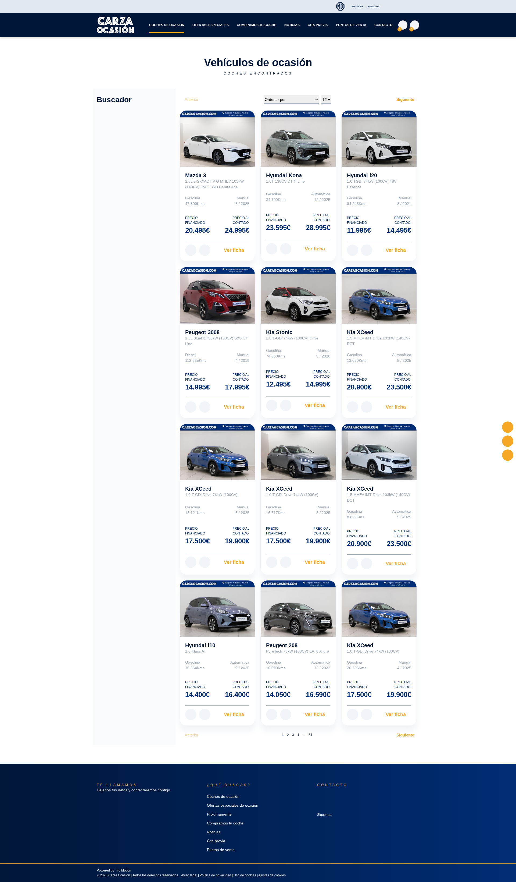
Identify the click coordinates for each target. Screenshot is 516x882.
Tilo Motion (123, 870)
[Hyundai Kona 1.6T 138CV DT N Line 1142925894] (298, 139)
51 (311, 735)
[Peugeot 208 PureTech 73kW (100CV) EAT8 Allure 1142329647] (298, 608)
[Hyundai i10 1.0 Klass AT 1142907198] (217, 608)
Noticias (292, 25)
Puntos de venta (351, 25)
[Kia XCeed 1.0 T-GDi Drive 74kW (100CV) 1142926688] (217, 452)
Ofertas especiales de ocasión (232, 805)
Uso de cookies (245, 875)
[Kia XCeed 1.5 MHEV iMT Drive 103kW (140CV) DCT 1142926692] (379, 295)
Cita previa (318, 25)
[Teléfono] (507, 455)
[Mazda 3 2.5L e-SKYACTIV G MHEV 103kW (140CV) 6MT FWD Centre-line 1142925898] (217, 139)
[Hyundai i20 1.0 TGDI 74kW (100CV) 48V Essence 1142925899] (379, 139)
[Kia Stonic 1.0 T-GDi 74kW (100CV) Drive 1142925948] (298, 295)
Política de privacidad (215, 875)
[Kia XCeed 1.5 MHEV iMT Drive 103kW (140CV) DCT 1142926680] (379, 452)
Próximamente (219, 814)
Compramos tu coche (256, 25)
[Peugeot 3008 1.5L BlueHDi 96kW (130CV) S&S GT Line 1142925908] (217, 295)
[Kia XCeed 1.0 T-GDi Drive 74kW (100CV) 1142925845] (379, 608)
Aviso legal (189, 875)
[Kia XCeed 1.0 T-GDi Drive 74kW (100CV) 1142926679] (298, 452)
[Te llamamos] (507, 427)
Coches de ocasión (166, 25)
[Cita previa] (507, 441)
